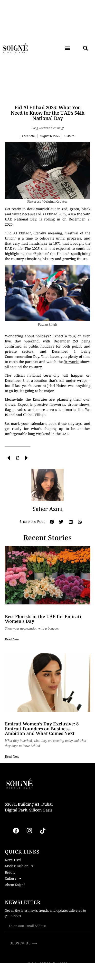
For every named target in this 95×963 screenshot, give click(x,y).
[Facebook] (16, 831)
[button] (67, 48)
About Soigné (15, 884)
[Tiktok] (43, 831)
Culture (10, 878)
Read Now (12, 639)
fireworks (71, 361)
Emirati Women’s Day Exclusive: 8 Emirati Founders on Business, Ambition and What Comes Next (42, 728)
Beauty (10, 872)
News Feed (13, 859)
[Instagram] (29, 831)
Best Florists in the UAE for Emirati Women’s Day (43, 618)
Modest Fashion (16, 866)
